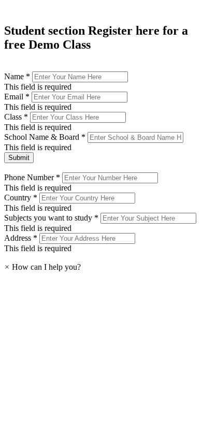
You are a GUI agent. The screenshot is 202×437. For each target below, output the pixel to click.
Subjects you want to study (52, 217)
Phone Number (33, 177)
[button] (42, 267)
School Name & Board (46, 137)
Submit (19, 158)
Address (21, 238)
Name (18, 76)
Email (18, 96)
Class (17, 116)
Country (21, 197)
